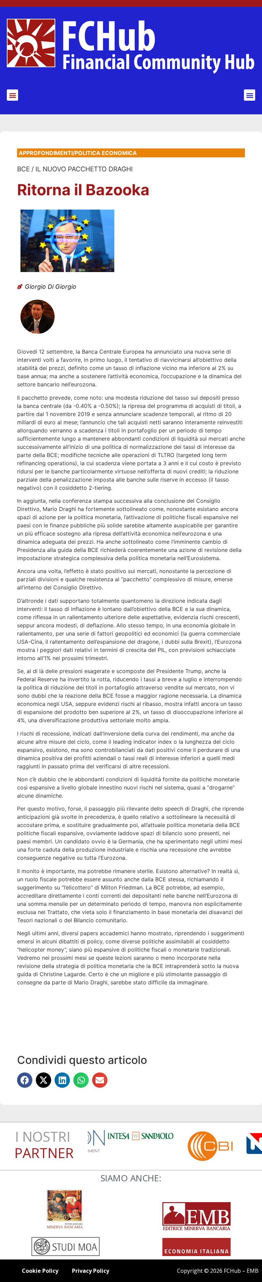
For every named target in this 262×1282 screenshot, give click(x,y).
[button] (12, 95)
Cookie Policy (40, 1270)
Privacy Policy (90, 1270)
